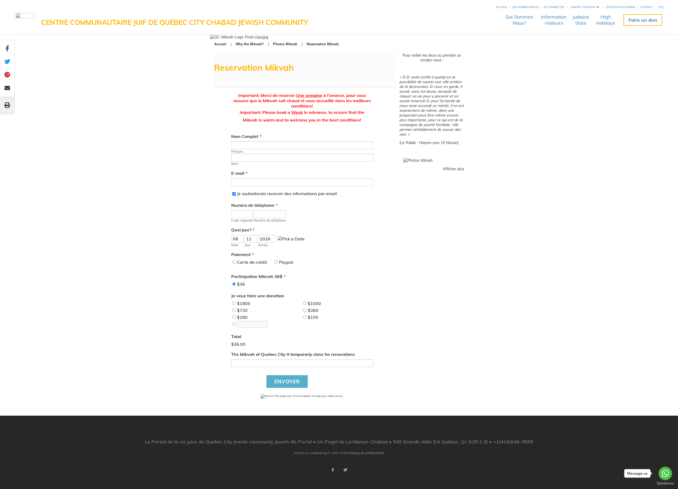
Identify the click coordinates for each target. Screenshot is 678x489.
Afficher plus (453, 169)
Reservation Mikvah (323, 44)
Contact (646, 7)
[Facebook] (333, 470)
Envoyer (287, 381)
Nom (234, 163)
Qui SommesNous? (519, 20)
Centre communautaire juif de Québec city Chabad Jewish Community (174, 22)
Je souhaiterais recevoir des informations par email (287, 193)
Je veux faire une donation (257, 295)
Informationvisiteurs (554, 20)
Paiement (242, 254)
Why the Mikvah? (250, 44)
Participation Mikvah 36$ (258, 276)
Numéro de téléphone (254, 205)
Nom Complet (246, 136)
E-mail (239, 173)
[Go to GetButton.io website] (665, 483)
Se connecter (554, 7)
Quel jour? (243, 229)
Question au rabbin (620, 7)
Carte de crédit (252, 262)
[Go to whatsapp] (665, 473)
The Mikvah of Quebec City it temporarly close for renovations (293, 354)
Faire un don (642, 20)
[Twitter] (345, 470)
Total (236, 336)
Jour (248, 245)
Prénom (237, 151)
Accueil (501, 7)
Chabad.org (319, 453)
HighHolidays (605, 20)
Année (263, 245)
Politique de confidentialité (366, 453)
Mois (234, 245)
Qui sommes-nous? (525, 7)
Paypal (286, 262)
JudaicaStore (581, 20)
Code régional (241, 220)
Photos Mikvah (285, 44)
